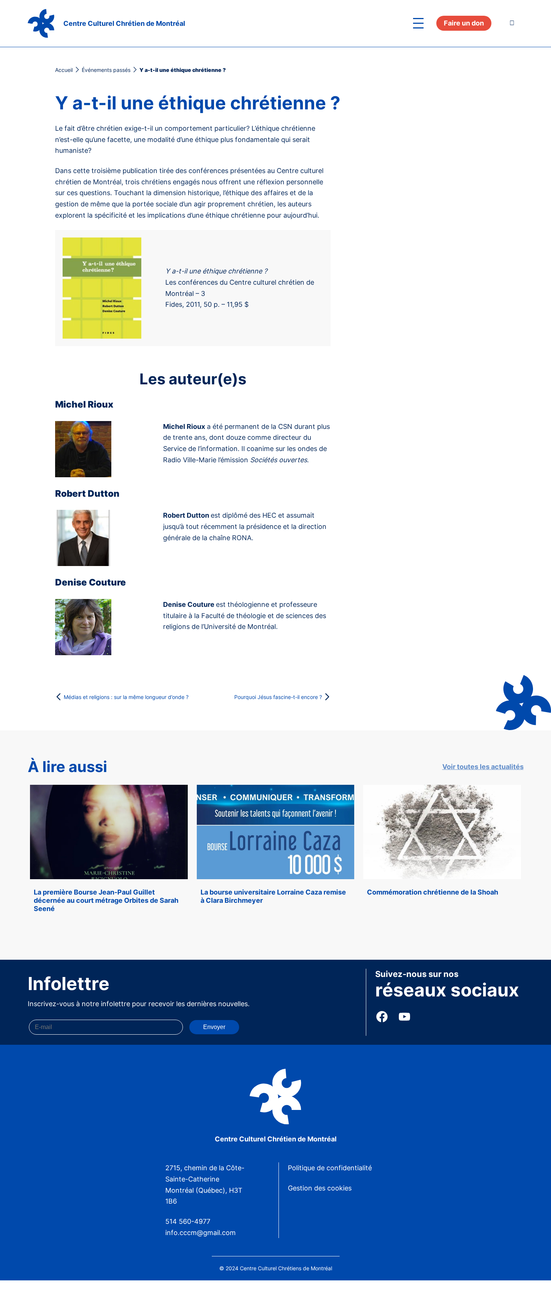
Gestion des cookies (320, 1188)
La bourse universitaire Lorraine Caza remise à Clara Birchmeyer (273, 896)
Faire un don (464, 23)
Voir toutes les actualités (483, 767)
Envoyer (214, 1027)
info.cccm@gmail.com (200, 1233)
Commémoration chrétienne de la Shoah (432, 892)
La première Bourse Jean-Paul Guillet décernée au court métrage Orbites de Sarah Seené (106, 900)
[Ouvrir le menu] (418, 23)
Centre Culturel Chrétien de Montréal (124, 23)
